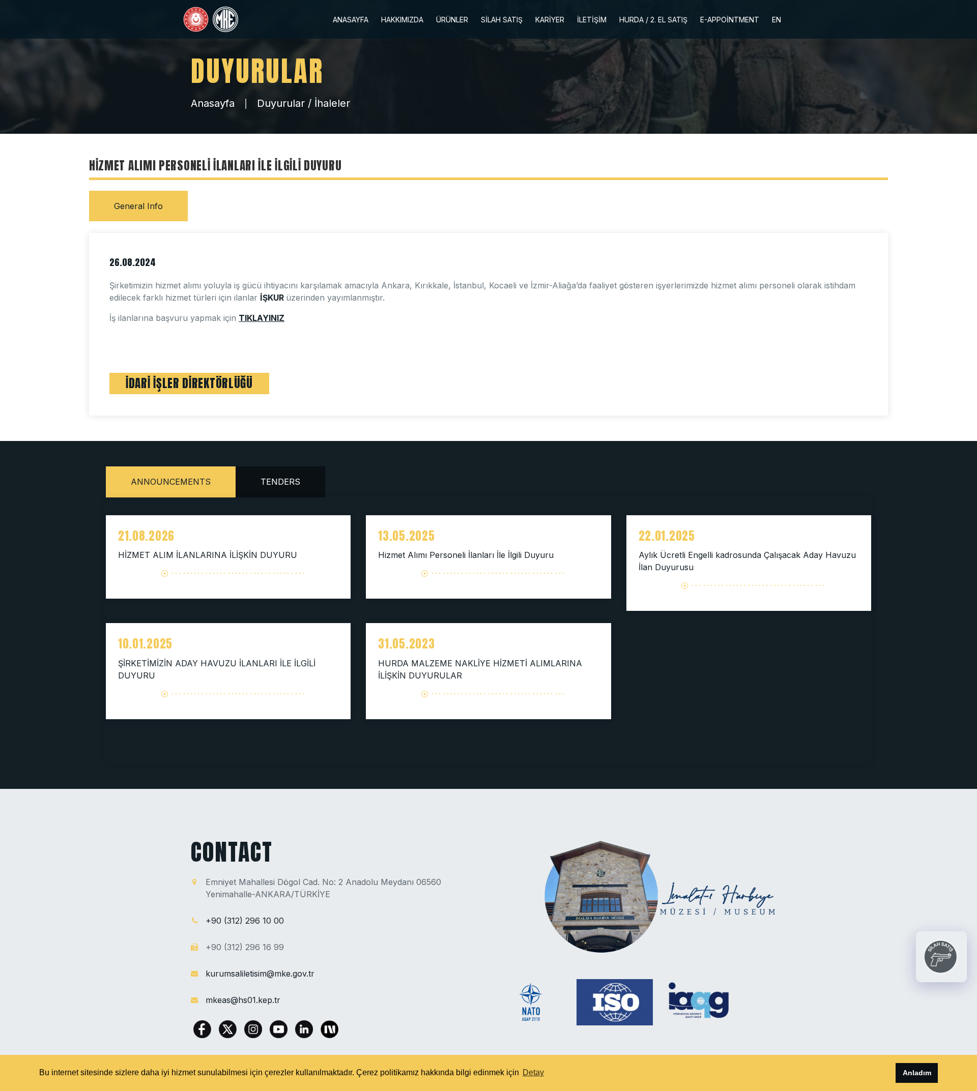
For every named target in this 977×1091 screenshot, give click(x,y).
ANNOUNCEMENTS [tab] (171, 482)
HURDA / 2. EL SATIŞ (653, 19)
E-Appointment (729, 19)
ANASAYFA (350, 19)
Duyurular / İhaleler (303, 103)
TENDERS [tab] (280, 482)
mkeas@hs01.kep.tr (243, 1000)
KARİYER (549, 19)
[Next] (329, 1028)
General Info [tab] (138, 206)
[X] (229, 1028)
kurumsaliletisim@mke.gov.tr (260, 973)
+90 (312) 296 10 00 (245, 921)
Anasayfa (213, 103)
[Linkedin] (305, 1028)
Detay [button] (533, 1072)
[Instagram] (254, 1028)
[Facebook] (203, 1028)
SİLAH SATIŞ (502, 19)
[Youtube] (280, 1028)
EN (776, 19)
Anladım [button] (917, 1073)
